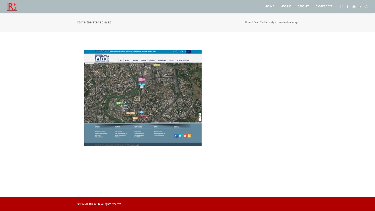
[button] (341, 6)
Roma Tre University (264, 22)
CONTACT (323, 6)
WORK (286, 6)
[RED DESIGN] (12, 6)
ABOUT (303, 6)
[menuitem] (269, 6)
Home (269, 6)
